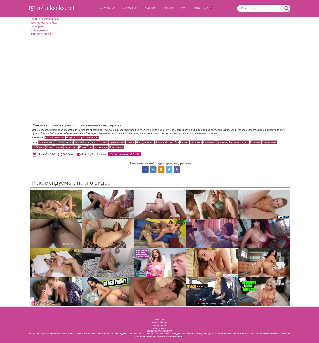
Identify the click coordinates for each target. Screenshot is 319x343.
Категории (130, 8)
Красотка (255, 142)
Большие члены (64, 142)
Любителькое (269, 142)
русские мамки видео (43, 22)
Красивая (222, 142)
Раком (82, 147)
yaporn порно (159, 325)
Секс (90, 147)
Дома (139, 142)
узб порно (36, 26)
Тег (183, 8)
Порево (58, 147)
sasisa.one (159, 319)
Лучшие (150, 8)
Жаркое (184, 142)
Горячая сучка (117, 142)
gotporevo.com (159, 328)
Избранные (202, 8)
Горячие (130, 142)
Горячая (103, 142)
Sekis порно (92, 137)
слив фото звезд (40, 33)
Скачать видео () (124, 154)
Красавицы (209, 142)
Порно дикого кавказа (44, 18)
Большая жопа (46, 142)
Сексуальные (116, 147)
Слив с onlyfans (159, 322)
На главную (107, 8)
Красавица (196, 142)
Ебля (176, 142)
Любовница (38, 147)
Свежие (168, 8)
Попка (49, 147)
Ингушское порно (75, 137)
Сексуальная (101, 147)
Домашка (148, 142)
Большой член (82, 142)
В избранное (99, 154)
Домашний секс (163, 142)
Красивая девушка (238, 142)
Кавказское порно (55, 137)
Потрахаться (71, 147)
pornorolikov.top (39, 30)
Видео (94, 142)
